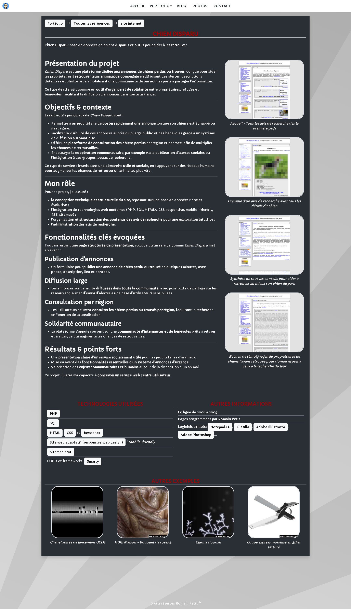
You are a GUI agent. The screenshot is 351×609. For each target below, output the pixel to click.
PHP (53, 414)
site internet (131, 23)
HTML (55, 433)
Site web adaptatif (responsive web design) (86, 442)
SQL (53, 423)
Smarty (93, 461)
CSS (70, 433)
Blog (181, 6)
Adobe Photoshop (196, 435)
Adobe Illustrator (270, 427)
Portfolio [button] (159, 6)
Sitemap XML (61, 452)
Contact (222, 6)
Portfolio (55, 23)
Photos (200, 6)
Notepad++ (220, 427)
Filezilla (243, 427)
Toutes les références (92, 23)
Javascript (92, 433)
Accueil (137, 6)
